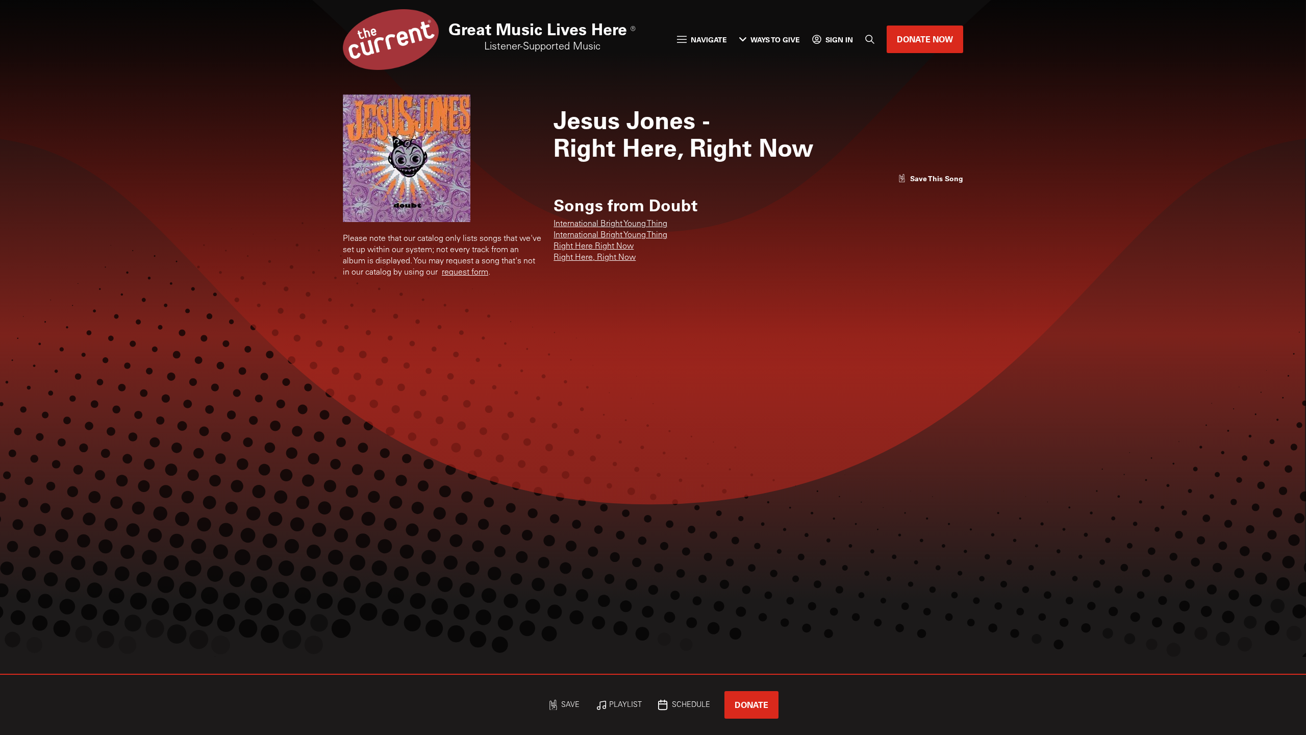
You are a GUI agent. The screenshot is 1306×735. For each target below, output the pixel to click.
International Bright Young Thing (610, 224)
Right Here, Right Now (595, 258)
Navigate (709, 39)
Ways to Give (775, 39)
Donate (751, 704)
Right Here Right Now (594, 246)
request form (465, 272)
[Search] (869, 39)
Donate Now (925, 39)
